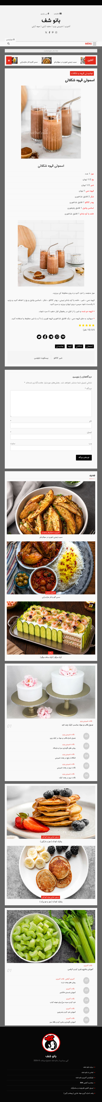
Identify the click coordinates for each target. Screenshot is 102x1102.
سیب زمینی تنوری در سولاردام (83, 62)
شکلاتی (79, 346)
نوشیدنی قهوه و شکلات (82, 73)
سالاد (50, 653)
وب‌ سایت (51, 443)
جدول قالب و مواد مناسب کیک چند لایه (77, 725)
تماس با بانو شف (87, 1072)
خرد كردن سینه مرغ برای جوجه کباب (63, 1002)
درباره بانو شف (88, 1067)
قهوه (70, 346)
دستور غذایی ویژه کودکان (50, 837)
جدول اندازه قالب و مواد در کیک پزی (63, 738)
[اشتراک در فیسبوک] (45, 339)
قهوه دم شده (87, 311)
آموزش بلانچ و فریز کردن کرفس (80, 969)
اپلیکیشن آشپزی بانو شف (84, 1077)
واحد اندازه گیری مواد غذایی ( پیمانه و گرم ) (78, 1093)
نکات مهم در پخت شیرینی (66, 767)
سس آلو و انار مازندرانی (47, 62)
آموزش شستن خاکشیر (68, 992)
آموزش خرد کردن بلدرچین (66, 1012)
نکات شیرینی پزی (86, 721)
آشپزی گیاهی (70, 979)
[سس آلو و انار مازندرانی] (31, 60)
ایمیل (51, 432)
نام (51, 421)
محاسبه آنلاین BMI (86, 1083)
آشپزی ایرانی (50, 592)
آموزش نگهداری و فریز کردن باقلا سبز (63, 1022)
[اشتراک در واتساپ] (57, 339)
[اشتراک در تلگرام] (51, 339)
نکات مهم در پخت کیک (67, 777)
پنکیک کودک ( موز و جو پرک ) (51, 901)
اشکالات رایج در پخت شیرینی (65, 758)
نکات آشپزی (88, 965)
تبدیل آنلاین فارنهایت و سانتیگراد (82, 1088)
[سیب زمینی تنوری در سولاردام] (65, 60)
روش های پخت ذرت (68, 982)
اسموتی (89, 346)
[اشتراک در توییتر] (39, 339)
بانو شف (51, 20)
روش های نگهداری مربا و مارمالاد (64, 748)
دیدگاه (88, 388)
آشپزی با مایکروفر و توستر (51, 532)
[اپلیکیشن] (63, 339)
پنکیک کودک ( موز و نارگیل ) (51, 841)
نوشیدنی (59, 346)
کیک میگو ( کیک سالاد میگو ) (51, 657)
